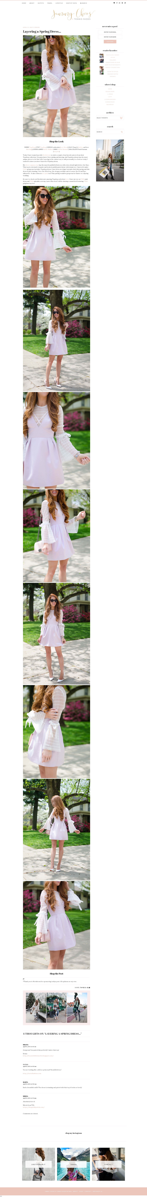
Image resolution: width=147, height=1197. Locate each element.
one (55, 151)
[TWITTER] (125, 3)
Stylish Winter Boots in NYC (56, 1007)
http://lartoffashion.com (32, 1073)
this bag (29, 149)
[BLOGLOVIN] (114, 3)
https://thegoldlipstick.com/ (33, 1107)
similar (80, 147)
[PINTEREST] (122, 3)
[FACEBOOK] (117, 3)
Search (84, 3)
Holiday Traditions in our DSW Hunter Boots (112, 62)
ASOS (110, 89)
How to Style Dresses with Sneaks (112, 74)
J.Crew (110, 94)
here (66, 179)
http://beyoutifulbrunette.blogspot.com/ (38, 1056)
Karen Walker (48, 149)
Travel (49, 3)
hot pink (45, 173)
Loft (110, 96)
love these (64, 147)
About (32, 3)
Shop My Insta (71, 3)
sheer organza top (31, 165)
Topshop (32, 147)
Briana (25, 1045)
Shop (81, 1191)
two (57, 151)
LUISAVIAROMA (110, 99)
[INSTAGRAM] (119, 3)
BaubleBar (110, 91)
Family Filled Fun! (113, 67)
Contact (88, 1191)
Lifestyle (59, 3)
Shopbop (110, 104)
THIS (25, 169)
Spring (37, 27)
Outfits (41, 3)
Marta (25, 1082)
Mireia (25, 1096)
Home (24, 3)
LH (101, 1191)
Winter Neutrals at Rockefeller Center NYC (35, 1007)
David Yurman (63, 149)
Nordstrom (46, 155)
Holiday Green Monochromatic (77, 1007)
